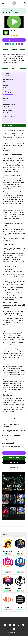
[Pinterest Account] (14, 625)
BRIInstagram (20, 570)
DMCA (5, 621)
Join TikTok (14, 462)
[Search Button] (25, 3)
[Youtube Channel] (14, 628)
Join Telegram (14, 458)
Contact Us (21, 621)
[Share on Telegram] (22, 44)
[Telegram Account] (18, 625)
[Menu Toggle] (2, 3)
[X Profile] (22, 625)
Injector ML (20, 551)
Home (4, 10)
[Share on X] (9, 44)
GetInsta (7, 588)
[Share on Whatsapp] (13, 44)
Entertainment (6, 12)
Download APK (14, 40)
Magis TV (8, 607)
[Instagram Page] (9, 625)
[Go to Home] (14, 2)
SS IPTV (20, 607)
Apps (11, 10)
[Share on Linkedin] (19, 44)
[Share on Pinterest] (16, 44)
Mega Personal (7, 551)
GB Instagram (8, 570)
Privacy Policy (12, 621)
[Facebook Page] (5, 625)
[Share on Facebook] (6, 44)
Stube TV (20, 588)
